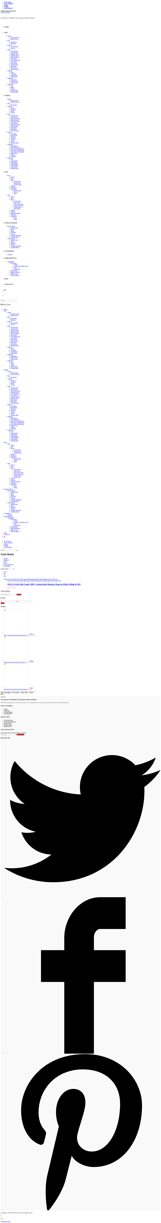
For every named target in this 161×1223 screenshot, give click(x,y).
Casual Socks (14, 329)
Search (19, 594)
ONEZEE (13, 428)
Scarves (9, 321)
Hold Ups (13, 409)
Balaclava (13, 320)
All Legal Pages (8, 720)
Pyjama (13, 427)
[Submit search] (17, 550)
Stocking (13, 410)
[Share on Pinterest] (82, 1210)
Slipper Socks (14, 398)
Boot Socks (14, 335)
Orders (6, 5)
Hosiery (9, 404)
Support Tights (15, 415)
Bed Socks (13, 342)
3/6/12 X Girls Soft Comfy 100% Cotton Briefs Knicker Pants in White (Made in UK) (44, 584)
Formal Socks (14, 327)
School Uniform (8, 489)
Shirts (12, 348)
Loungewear (14, 351)
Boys (8, 443)
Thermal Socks (15, 345)
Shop (5, 533)
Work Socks (14, 344)
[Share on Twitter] (82, 896)
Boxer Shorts (14, 366)
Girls (8, 463)
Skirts (12, 505)
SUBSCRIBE (20, 734)
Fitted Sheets (14, 527)
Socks (9, 326)
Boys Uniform (11, 490)
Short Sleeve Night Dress (17, 422)
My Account (7, 2)
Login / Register (8, 3)
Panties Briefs (14, 436)
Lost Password (8, 8)
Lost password (8, 713)
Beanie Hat (14, 318)
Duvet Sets (14, 519)
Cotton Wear (14, 439)
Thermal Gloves (15, 314)
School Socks (14, 492)
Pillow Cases (14, 530)
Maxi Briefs (14, 434)
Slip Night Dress (15, 419)
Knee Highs (14, 407)
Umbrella (9, 514)
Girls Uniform (11, 502)
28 (4, 573)
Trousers (13, 454)
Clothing (9, 347)
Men (5, 311)
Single (15, 520)
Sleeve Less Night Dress (17, 421)
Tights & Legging (15, 481)
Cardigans (13, 350)
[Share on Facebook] (82, 1053)
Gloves (9, 312)
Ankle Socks (14, 389)
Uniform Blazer (15, 501)
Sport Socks (14, 339)
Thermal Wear (14, 368)
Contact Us (7, 534)
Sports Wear (14, 353)
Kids (5, 442)
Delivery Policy (8, 724)
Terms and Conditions (10, 721)
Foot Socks (14, 406)
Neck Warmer (14, 323)
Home (5, 309)
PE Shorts (13, 496)
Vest (12, 362)
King (15, 524)
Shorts (12, 383)
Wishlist (6, 6)
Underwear (10, 360)
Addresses (6, 710)
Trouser (13, 385)
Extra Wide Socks (15, 336)
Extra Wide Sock (15, 394)
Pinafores (13, 507)
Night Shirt (14, 356)
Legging (13, 412)
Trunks (12, 365)
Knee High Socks (15, 391)
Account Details (8, 712)
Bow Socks (17, 471)
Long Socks (14, 338)
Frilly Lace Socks (18, 472)
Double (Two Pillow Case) (21, 522)
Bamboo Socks (15, 332)
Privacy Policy (8, 723)
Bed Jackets (14, 418)
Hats (8, 317)
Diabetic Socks (15, 330)
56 (4, 575)
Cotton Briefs (14, 433)
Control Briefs (14, 437)
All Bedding (10, 517)
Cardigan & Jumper (16, 499)
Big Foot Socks (15, 333)
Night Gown (14, 359)
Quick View (54, 579)
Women (6, 369)
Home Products (8, 516)
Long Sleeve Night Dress (17, 424)
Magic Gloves (14, 315)
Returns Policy (8, 726)
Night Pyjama (14, 357)
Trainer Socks (14, 341)
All (5, 576)
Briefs (12, 363)
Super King (17, 525)
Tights (12, 413)
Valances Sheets (15, 531)
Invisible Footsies (15, 397)
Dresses (13, 380)
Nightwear (10, 354)
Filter (2, 603)
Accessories (7, 513)
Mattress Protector (15, 528)
